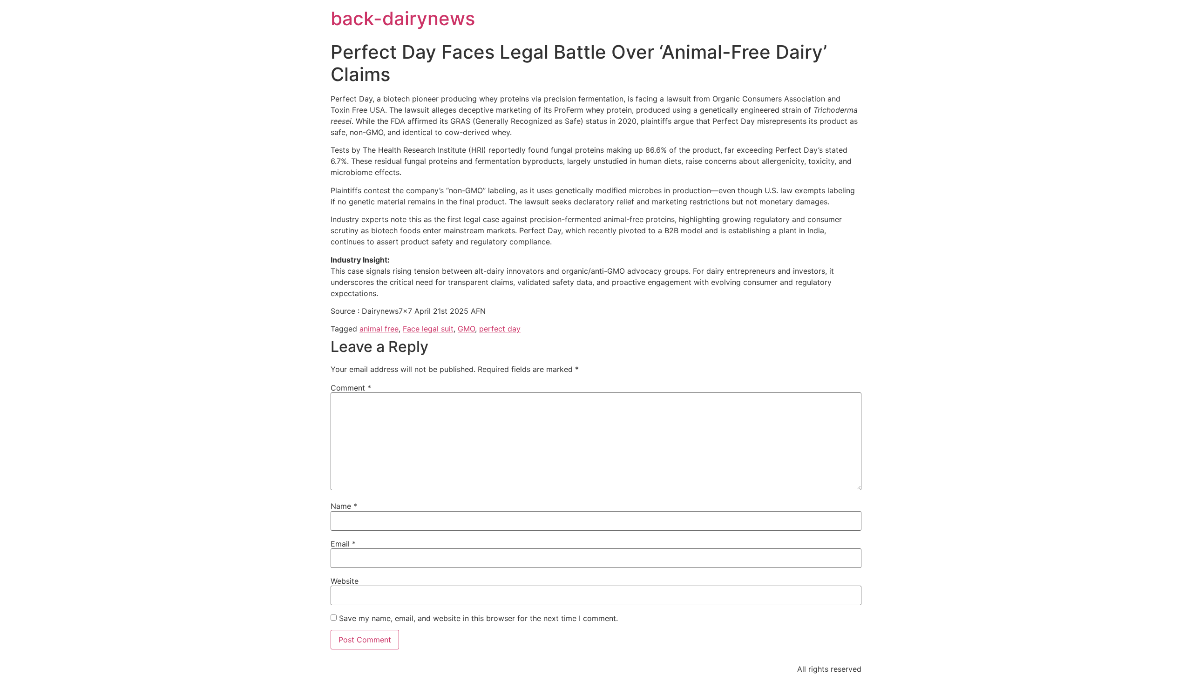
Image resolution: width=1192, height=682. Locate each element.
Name (344, 506)
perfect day (500, 328)
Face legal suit (428, 328)
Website (345, 581)
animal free (379, 328)
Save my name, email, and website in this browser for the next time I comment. (478, 618)
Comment (351, 388)
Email (343, 543)
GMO (466, 328)
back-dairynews (403, 18)
